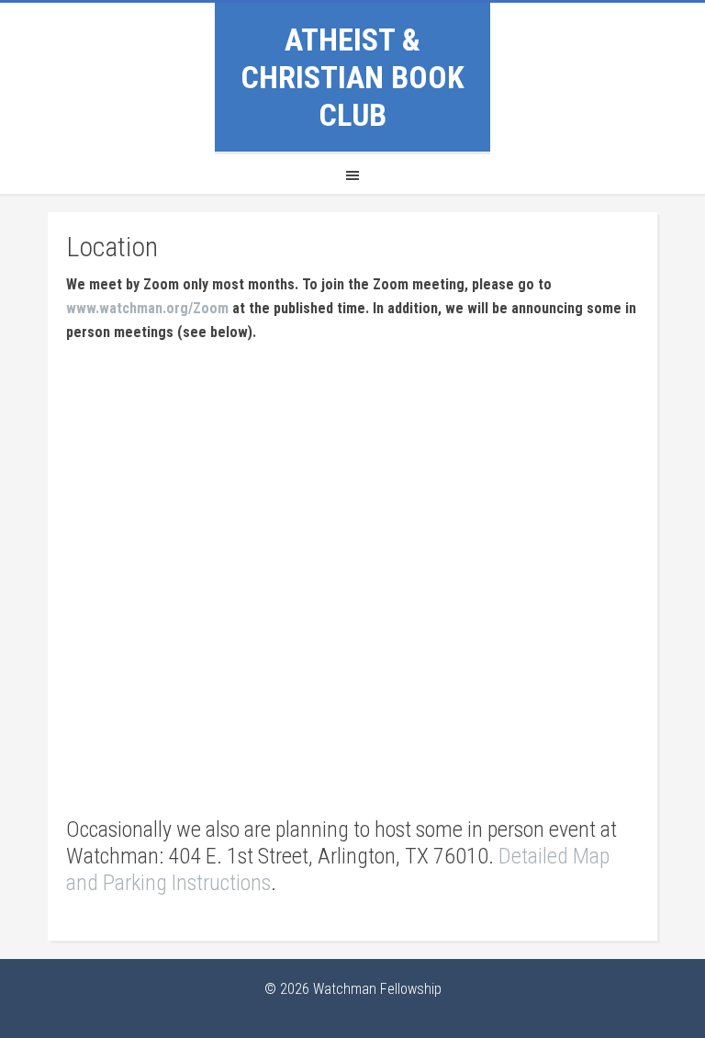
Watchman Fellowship (377, 989)
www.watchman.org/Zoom (147, 308)
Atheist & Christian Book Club (352, 77)
